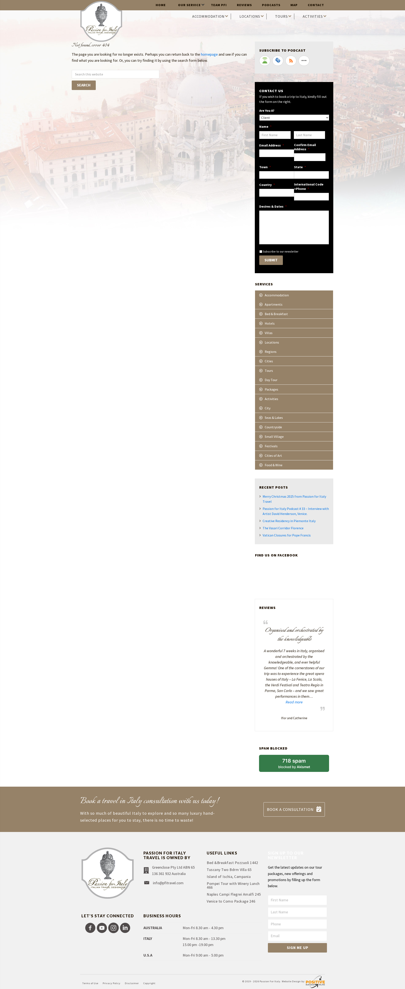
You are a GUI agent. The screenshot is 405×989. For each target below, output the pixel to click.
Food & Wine (273, 465)
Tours (269, 370)
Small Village (274, 436)
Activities (271, 399)
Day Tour (271, 380)
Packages (271, 389)
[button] (90, 928)
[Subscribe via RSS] (290, 61)
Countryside (273, 427)
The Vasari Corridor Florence (283, 528)
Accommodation (277, 295)
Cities (269, 361)
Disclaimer (132, 983)
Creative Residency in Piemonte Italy (289, 521)
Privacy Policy (111, 983)
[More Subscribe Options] (303, 61)
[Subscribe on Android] (264, 61)
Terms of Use (90, 983)
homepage (209, 54)
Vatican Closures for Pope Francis (287, 535)
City (267, 408)
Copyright (149, 983)
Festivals (271, 446)
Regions (271, 351)
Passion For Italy (270, 981)
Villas (269, 333)
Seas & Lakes (274, 417)
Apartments (273, 304)
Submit (271, 260)
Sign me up (297, 947)
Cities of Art (273, 455)
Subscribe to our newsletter (280, 251)
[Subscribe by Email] (277, 61)
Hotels (270, 323)
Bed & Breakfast (276, 314)
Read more (283, 701)
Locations (272, 342)
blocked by (299, 765)
